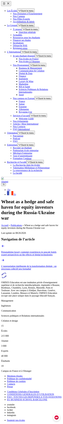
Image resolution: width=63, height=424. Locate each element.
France (22, 101)
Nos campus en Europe (23, 98)
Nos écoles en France (29, 59)
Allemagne (24, 109)
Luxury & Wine (26, 81)
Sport (21, 94)
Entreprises (12, 145)
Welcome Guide (26, 118)
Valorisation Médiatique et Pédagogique (31, 167)
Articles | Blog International (25, 124)
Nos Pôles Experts (21, 19)
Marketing (23, 84)
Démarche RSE (20, 45)
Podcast (16, 138)
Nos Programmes (21, 65)
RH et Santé (24, 86)
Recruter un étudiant (22, 148)
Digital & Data (25, 73)
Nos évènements (20, 121)
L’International (14, 52)
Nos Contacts (19, 126)
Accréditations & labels (23, 21)
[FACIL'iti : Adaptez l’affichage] (56, 417)
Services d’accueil (21, 115)
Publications (16, 225)
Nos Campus (19, 16)
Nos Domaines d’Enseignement (27, 13)
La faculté (17, 173)
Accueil (4, 225)
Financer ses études (22, 40)
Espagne (23, 106)
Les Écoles (12, 10)
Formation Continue (22, 158)
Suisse (22, 104)
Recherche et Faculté (16, 162)
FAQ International (21, 129)
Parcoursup (18, 136)
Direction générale (27, 32)
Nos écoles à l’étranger (29, 61)
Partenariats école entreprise (26, 150)
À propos (17, 29)
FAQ (15, 141)
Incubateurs (18, 43)
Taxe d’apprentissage (22, 156)
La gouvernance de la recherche (27, 170)
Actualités (17, 35)
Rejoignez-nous (20, 48)
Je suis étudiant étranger (24, 56)
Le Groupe (12, 25)
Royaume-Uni (25, 112)
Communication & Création (31, 71)
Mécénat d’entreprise (22, 153)
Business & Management (30, 68)
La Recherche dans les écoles (26, 165)
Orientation (12, 133)
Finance (22, 76)
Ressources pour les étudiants (26, 37)
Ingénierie (23, 78)
